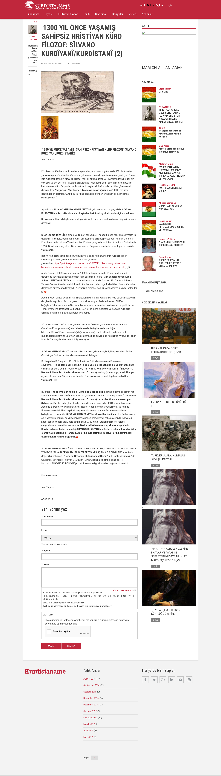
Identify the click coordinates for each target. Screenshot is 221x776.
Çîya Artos (164, 146)
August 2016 (89, 679)
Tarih (86, 14)
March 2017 (89, 724)
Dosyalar (117, 14)
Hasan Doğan (165, 221)
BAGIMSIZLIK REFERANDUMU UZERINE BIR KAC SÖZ (171, 227)
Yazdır (34, 33)
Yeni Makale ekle (155, 290)
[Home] (47, 5)
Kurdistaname (45, 671)
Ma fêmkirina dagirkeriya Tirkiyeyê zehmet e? (171, 150)
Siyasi (48, 14)
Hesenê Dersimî (167, 185)
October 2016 (89, 692)
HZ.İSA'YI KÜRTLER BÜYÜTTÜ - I (169, 403)
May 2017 (88, 737)
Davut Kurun (165, 257)
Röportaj (100, 14)
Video (133, 14)
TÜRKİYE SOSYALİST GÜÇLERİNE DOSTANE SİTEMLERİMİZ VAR (170, 263)
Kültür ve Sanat (68, 14)
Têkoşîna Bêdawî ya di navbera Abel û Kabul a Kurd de (170, 134)
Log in (169, 5)
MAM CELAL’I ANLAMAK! (162, 67)
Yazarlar (147, 14)
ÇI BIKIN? (163, 92)
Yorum (45, 564)
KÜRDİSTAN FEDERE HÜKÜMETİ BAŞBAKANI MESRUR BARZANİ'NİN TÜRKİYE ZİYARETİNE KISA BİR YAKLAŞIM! (172, 173)
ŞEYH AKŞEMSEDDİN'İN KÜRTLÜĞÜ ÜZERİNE (165, 611)
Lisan (44, 530)
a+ (35, 39)
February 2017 (90, 717)
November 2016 (91, 698)
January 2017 (90, 711)
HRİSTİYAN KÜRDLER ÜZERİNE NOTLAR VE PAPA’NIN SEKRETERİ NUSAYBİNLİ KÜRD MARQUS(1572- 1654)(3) (171, 116)
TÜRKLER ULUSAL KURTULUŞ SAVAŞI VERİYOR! (168, 457)
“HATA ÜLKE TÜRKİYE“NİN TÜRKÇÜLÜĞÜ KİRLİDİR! (172, 243)
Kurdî (142, 5)
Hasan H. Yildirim (167, 239)
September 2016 (91, 685)
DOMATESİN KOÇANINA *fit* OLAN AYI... (170, 207)
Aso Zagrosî (165, 107)
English (159, 5)
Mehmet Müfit (166, 164)
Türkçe (150, 5)
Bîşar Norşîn (165, 89)
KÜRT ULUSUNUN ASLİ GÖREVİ (170, 189)
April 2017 (88, 730)
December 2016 (91, 704)
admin (162, 128)
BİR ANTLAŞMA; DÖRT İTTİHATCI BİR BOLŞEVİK (166, 350)
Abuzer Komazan (167, 203)
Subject (45, 550)
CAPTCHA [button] (48, 614)
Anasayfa (33, 14)
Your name (47, 516)
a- (32, 40)
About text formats (123, 590)
